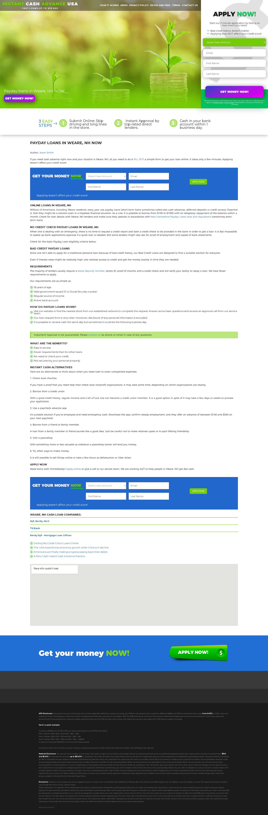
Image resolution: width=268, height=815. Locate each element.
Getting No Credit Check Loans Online (56, 543)
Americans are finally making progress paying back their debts (70, 551)
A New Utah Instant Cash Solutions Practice (59, 556)
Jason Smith (46, 152)
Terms (176, 5)
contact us (94, 334)
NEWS (124, 5)
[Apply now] (19, 98)
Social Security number (91, 270)
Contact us (190, 5)
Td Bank (35, 528)
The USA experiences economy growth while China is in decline (71, 547)
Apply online (73, 468)
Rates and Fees (160, 5)
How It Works (109, 5)
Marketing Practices (46, 807)
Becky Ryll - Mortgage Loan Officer (50, 535)
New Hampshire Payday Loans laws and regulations (181, 216)
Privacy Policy (218, 102)
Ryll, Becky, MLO (39, 521)
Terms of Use (229, 102)
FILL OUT (139, 159)
